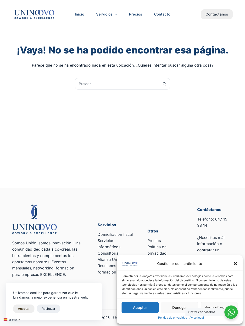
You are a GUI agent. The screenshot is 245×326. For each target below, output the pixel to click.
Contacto (162, 14)
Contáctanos (217, 14)
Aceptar (140, 307)
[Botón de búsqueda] (164, 84)
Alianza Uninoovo (113, 259)
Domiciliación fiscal (115, 234)
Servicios (104, 14)
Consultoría (108, 253)
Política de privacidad (172, 317)
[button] (235, 263)
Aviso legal (196, 317)
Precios (135, 14)
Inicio (79, 14)
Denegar (179, 307)
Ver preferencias (219, 307)
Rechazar (48, 308)
